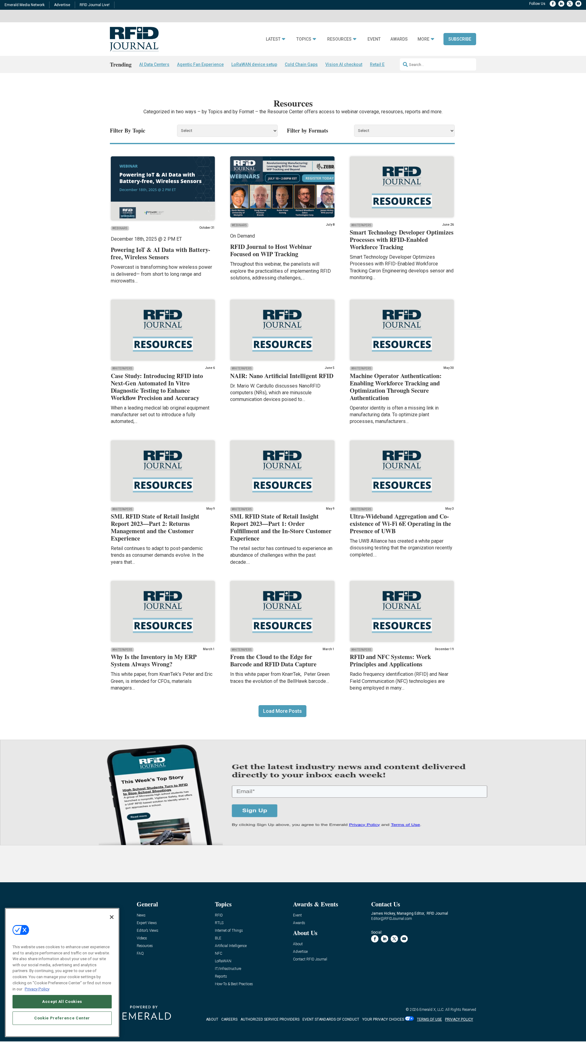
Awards (399, 39)
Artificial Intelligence (231, 946)
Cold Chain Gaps (301, 64)
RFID (219, 915)
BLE (218, 938)
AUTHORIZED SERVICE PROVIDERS (270, 1019)
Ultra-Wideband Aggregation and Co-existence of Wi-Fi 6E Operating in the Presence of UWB (400, 523)
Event (374, 39)
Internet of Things (229, 931)
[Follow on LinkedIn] (561, 4)
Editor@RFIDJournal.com (391, 918)
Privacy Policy (37, 988)
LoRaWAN (223, 961)
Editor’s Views (147, 931)
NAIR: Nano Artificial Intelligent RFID (281, 375)
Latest (273, 39)
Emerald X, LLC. (431, 1009)
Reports (221, 976)
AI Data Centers (154, 64)
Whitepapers (361, 225)
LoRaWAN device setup (254, 64)
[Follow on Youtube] (578, 4)
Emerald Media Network (25, 5)
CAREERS (229, 1019)
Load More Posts (282, 711)
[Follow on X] (570, 4)
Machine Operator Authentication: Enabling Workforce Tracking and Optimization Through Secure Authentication (396, 386)
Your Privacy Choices (383, 1019)
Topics (303, 39)
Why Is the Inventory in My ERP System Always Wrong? (154, 660)
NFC (218, 954)
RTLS (219, 923)
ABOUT (212, 1019)
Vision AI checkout (343, 64)
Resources (339, 39)
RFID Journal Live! (95, 5)
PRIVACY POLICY (459, 1019)
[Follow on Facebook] (553, 4)
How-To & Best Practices (234, 984)
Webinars (120, 228)
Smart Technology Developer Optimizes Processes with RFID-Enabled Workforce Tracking (402, 239)
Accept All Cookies (62, 1001)
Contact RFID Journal (310, 959)
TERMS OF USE (429, 1019)
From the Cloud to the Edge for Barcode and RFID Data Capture (273, 660)
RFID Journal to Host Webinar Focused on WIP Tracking (271, 250)
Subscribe (459, 39)
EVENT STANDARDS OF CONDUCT (330, 1019)
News (141, 915)
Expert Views (147, 923)
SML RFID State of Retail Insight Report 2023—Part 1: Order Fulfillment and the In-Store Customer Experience (280, 527)
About (298, 944)
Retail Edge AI (383, 64)
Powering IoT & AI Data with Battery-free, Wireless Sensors (160, 253)
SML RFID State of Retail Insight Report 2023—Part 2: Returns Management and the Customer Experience (155, 527)
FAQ (140, 954)
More (423, 39)
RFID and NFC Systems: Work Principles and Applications (390, 660)
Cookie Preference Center (62, 1018)
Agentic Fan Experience (200, 64)
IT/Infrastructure (228, 969)
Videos (142, 938)
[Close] (111, 917)
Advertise (62, 5)
